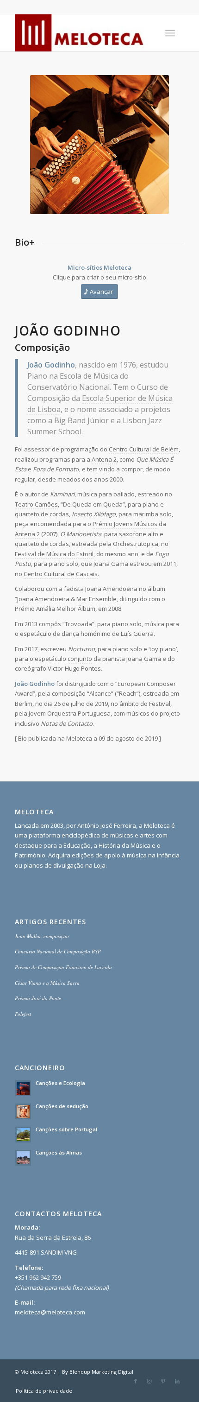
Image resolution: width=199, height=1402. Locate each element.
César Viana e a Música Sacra (47, 982)
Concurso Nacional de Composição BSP (58, 951)
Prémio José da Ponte (38, 998)
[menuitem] (170, 33)
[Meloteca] (82, 32)
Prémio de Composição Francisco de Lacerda (63, 967)
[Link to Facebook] (136, 1381)
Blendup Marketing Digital (101, 1371)
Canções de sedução (62, 1106)
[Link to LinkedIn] (177, 1381)
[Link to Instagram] (149, 1381)
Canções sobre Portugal (66, 1129)
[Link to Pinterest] (163, 1381)
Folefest (23, 1013)
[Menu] (170, 33)
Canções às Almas (59, 1152)
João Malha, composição (42, 936)
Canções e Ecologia (60, 1082)
